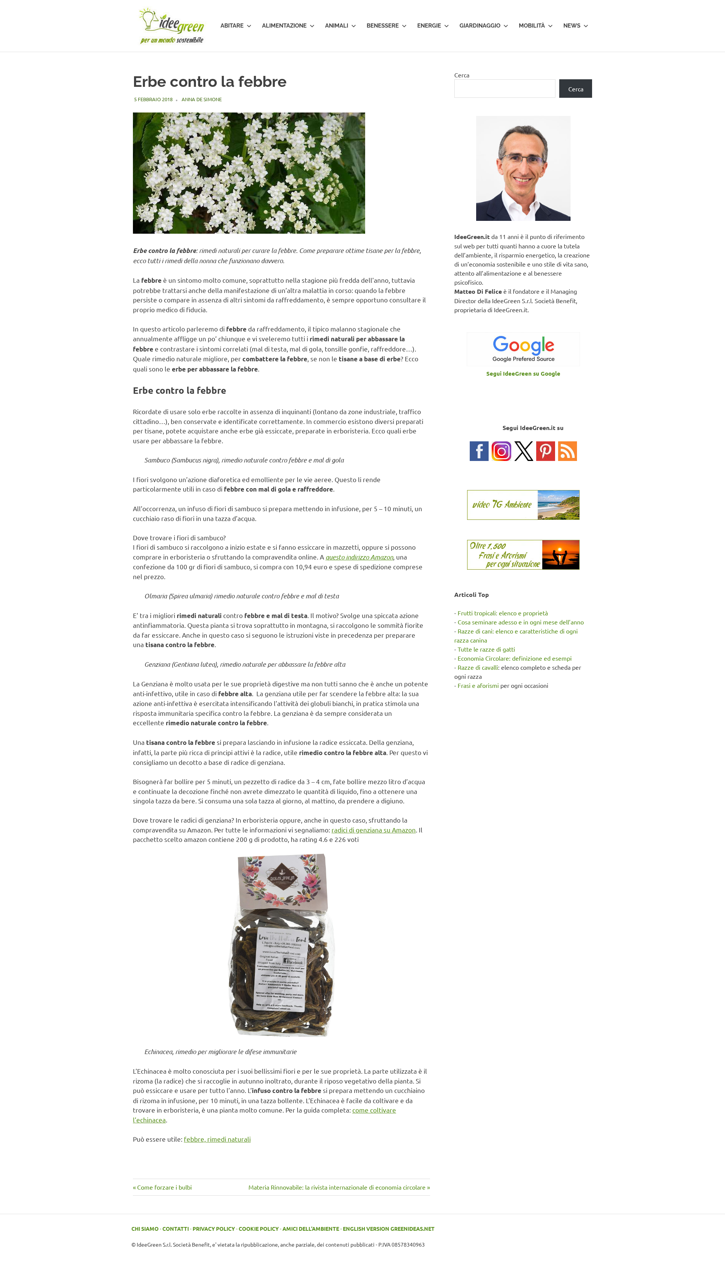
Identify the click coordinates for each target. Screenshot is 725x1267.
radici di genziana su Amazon (374, 830)
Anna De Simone (202, 99)
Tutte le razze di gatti (486, 649)
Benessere (383, 25)
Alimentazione (284, 25)
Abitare (232, 25)
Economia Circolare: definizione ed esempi (515, 658)
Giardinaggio (480, 25)
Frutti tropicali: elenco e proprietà (503, 613)
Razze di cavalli (478, 667)
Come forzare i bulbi (164, 1187)
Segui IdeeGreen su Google (523, 373)
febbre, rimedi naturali (217, 1139)
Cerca (461, 75)
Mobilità (532, 25)
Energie (429, 25)
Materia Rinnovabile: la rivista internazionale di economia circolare (337, 1187)
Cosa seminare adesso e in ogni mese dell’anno (521, 622)
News (571, 25)
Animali (336, 25)
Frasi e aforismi (478, 685)
